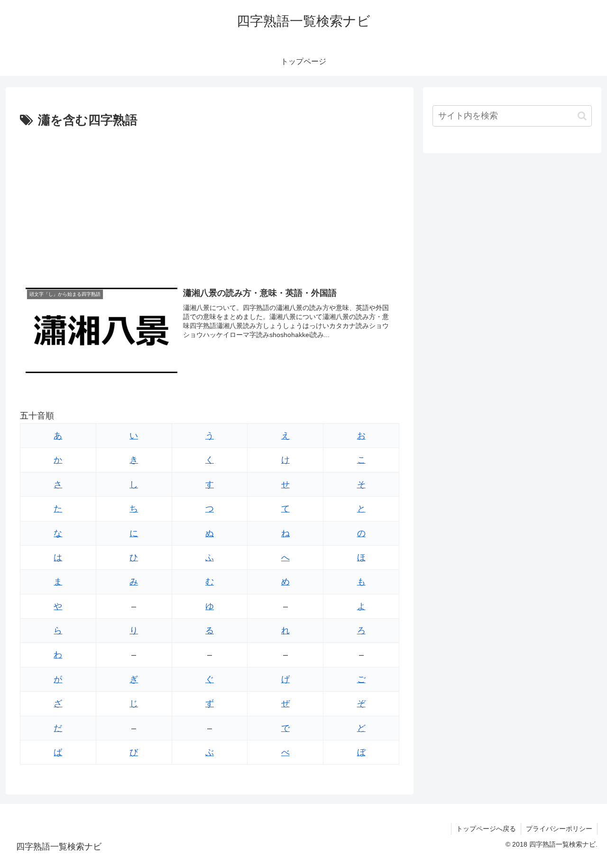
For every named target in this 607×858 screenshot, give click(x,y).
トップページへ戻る (486, 828)
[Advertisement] (209, 202)
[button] (582, 115)
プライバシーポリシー (559, 828)
